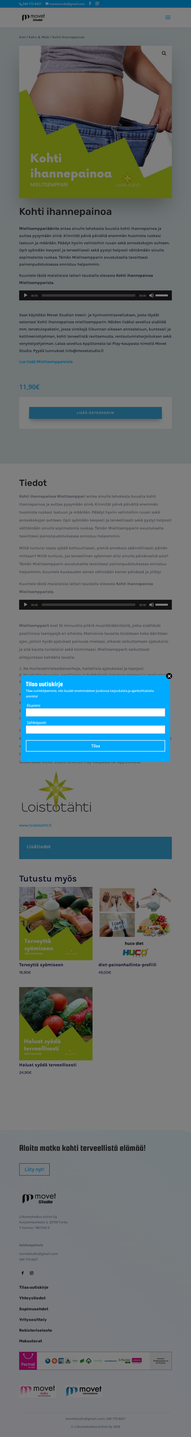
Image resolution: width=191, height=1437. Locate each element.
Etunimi (33, 705)
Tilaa (95, 746)
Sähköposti (36, 722)
